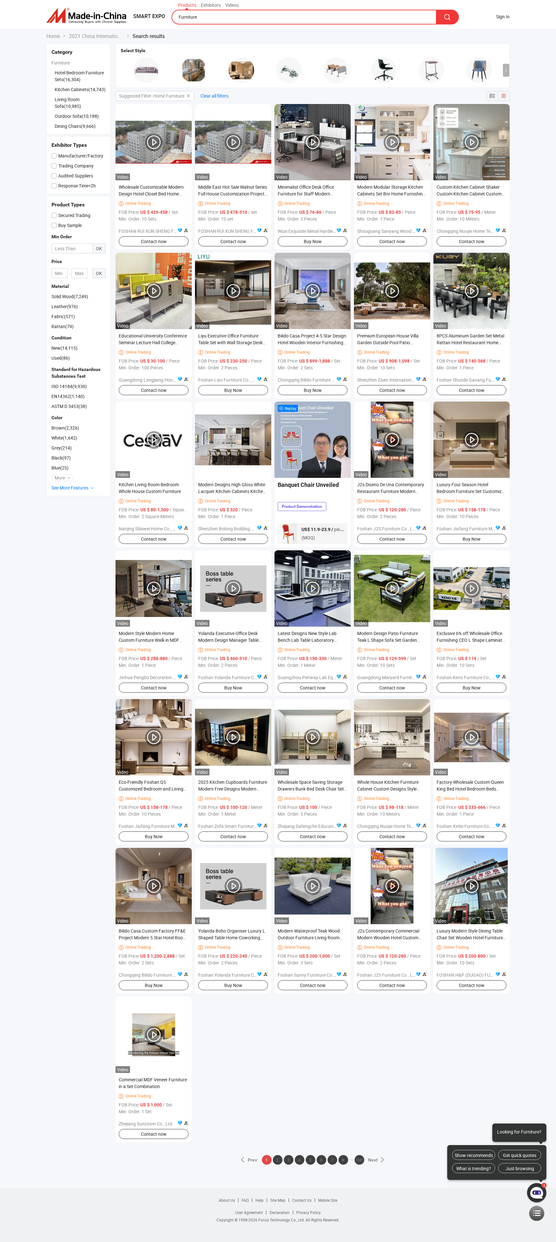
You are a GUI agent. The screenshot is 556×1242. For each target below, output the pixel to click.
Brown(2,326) (65, 428)
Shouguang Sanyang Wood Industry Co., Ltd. (402, 231)
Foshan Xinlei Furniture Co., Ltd (468, 826)
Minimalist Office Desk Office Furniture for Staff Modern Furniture (306, 194)
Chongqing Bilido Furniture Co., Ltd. (313, 380)
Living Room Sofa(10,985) (68, 102)
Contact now (154, 241)
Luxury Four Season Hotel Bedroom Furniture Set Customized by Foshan (471, 491)
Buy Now (313, 241)
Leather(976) (64, 306)
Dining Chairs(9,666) (75, 126)
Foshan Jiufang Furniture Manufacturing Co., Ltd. (486, 529)
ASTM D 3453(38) (69, 406)
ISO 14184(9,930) (69, 386)
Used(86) (60, 358)
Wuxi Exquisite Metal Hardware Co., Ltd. (317, 231)
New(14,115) (64, 348)
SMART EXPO (149, 16)
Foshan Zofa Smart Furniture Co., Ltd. (236, 826)
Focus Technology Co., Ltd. (282, 1219)
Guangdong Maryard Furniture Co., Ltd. (396, 677)
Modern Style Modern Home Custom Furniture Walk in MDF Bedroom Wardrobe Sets (149, 640)
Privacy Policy (308, 1212)
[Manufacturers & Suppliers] (88, 15)
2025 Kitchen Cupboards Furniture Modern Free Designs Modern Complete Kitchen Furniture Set (232, 789)
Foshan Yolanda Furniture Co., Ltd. (233, 677)
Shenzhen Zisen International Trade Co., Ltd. (401, 380)
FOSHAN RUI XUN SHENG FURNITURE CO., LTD (165, 231)
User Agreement (249, 1212)
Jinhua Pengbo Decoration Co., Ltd (153, 677)
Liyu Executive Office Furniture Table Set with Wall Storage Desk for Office (230, 342)
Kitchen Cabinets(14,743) (80, 89)
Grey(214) (61, 448)
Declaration (280, 1212)
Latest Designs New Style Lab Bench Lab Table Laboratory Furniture (307, 640)
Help (259, 1200)
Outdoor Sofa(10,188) (77, 116)
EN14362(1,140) (68, 396)
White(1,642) (64, 438)
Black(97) (61, 458)
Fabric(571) (63, 316)
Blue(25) (60, 468)
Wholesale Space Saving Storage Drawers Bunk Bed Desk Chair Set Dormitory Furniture (311, 789)
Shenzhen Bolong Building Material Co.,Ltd (240, 529)
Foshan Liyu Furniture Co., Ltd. (229, 380)
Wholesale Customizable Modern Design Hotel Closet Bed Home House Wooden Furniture (151, 194)
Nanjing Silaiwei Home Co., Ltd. (150, 529)
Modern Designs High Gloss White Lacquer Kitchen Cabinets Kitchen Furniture (231, 491)
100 (359, 1159)
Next (373, 1159)
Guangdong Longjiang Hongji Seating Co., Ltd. (165, 380)
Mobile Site (327, 1200)
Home (53, 36)
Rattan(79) (62, 326)
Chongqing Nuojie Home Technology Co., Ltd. (481, 231)
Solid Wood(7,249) (69, 296)
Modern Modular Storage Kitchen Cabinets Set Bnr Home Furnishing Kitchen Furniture (391, 194)
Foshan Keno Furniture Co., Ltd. (468, 677)
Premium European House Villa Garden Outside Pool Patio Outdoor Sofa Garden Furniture (388, 342)
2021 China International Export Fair (96, 36)
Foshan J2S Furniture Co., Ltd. (387, 529)
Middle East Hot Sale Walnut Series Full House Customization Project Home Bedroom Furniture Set (232, 194)
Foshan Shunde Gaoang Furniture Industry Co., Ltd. (488, 380)
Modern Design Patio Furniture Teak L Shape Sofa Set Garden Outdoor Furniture (387, 640)
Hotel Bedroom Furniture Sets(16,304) (79, 76)
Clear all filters (214, 96)
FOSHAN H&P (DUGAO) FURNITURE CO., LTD (481, 975)
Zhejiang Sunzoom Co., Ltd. (146, 1124)
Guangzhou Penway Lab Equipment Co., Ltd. (322, 677)
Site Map (277, 1200)
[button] (506, 70)
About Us (227, 1200)
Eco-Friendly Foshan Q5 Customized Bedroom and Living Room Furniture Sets (151, 789)
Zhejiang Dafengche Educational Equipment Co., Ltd (329, 826)
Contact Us (301, 1200)
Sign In (503, 17)
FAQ (245, 1200)
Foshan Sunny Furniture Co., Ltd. (310, 975)
